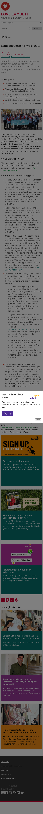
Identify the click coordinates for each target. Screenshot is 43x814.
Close (38, 420)
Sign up (8, 413)
